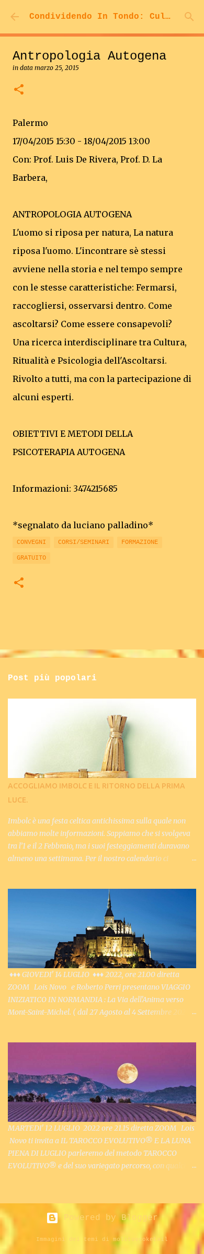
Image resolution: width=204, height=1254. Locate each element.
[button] (19, 90)
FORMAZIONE (139, 542)
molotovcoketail (140, 1239)
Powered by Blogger (108, 1218)
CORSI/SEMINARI (83, 542)
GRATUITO (31, 558)
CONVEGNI (31, 542)
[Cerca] (189, 16)
